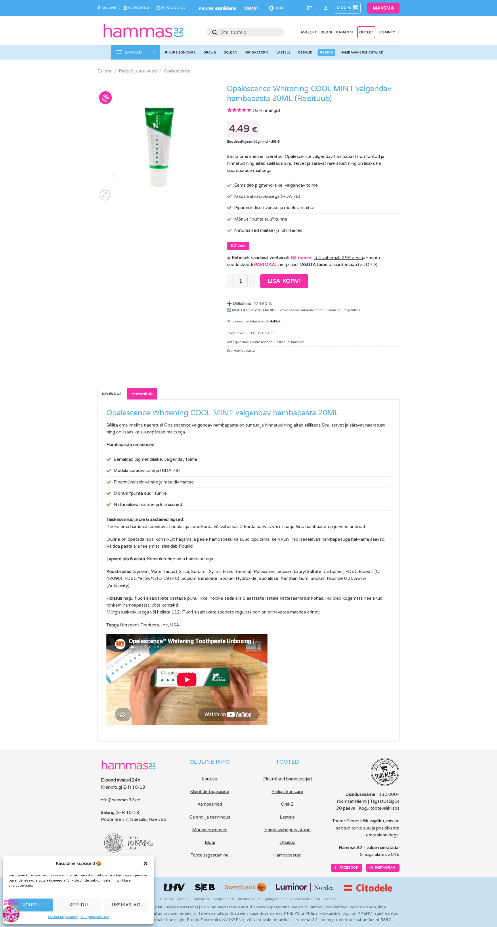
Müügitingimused (95, 917)
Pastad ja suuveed (138, 71)
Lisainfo (387, 32)
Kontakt (330, 899)
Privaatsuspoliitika (63, 917)
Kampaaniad (223, 899)
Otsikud (305, 52)
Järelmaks (246, 899)
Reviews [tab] (142, 393)
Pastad (326, 52)
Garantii (344, 32)
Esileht (105, 71)
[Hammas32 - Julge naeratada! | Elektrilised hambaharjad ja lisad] (144, 30)
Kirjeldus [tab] (111, 394)
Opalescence (177, 71)
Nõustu (31, 904)
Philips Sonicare (180, 52)
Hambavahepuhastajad (362, 52)
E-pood (166, 899)
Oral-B (209, 52)
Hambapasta (244, 351)
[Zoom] (105, 195)
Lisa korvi (284, 281)
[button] (145, 863)
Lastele (283, 52)
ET (309, 8)
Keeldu (78, 904)
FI (316, 8)
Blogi (326, 32)
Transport (201, 899)
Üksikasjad (126, 904)
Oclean (230, 52)
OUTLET (366, 32)
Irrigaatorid (257, 52)
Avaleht (309, 32)
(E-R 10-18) (128, 812)
